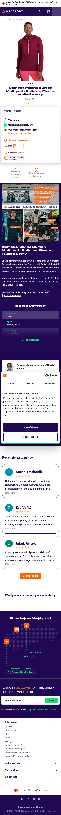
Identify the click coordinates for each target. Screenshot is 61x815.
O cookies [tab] (50, 383)
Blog (7, 734)
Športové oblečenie (11, 295)
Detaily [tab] (30, 383)
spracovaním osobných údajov (42, 709)
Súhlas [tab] (11, 383)
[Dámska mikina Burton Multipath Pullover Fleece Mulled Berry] (30, 50)
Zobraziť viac (32, 340)
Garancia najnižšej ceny (19, 140)
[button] (28, 83)
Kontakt (8, 726)
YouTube (39, 799)
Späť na (15, 19)
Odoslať (51, 700)
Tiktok (27, 799)
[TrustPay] (44, 790)
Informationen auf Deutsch (17, 752)
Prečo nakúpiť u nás (14, 745)
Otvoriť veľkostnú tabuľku (19, 133)
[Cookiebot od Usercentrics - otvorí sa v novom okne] (45, 376)
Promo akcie (10, 730)
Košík (48, 11)
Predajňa (9, 741)
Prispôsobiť (29, 437)
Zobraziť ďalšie (30, 575)
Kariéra (8, 737)
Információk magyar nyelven (18, 756)
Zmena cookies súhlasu (30, 807)
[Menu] (56, 11)
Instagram (33, 799)
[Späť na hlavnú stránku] (12, 11)
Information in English (15, 748)
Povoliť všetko (30, 427)
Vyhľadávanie (39, 11)
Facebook (22, 799)
